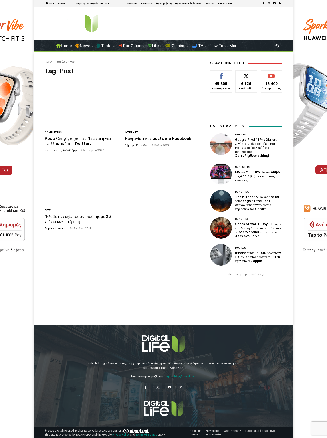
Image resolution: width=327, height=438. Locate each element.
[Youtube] (274, 3)
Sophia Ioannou (55, 228)
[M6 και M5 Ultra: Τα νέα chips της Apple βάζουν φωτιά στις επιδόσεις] (221, 174)
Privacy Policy (120, 434)
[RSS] (279, 3)
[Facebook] (263, 3)
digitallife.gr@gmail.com (180, 376)
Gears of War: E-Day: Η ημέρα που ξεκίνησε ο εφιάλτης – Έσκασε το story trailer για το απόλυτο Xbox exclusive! (258, 230)
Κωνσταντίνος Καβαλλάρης (61, 150)
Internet (131, 132)
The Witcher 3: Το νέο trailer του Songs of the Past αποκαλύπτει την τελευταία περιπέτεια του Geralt (257, 203)
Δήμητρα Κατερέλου (136, 145)
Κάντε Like (221, 73)
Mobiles (240, 134)
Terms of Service (146, 434)
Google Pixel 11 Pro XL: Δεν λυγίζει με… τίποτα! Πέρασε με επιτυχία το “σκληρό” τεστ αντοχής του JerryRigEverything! (256, 148)
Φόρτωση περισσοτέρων (244, 274)
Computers (53, 132)
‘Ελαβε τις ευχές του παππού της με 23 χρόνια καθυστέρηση (78, 219)
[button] (277, 46)
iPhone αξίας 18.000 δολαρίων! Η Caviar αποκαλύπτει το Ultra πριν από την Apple (258, 257)
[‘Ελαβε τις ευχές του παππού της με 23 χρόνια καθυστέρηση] (82, 181)
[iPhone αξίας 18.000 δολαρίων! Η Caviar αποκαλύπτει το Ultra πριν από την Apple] (221, 255)
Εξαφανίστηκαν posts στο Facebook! (158, 138)
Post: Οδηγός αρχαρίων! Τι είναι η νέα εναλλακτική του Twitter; (78, 141)
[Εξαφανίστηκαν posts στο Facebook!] (162, 104)
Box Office (242, 192)
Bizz (48, 210)
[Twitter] (269, 3)
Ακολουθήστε (246, 73)
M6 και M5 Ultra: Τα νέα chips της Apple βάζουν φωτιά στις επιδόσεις (257, 176)
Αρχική (49, 61)
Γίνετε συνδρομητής (271, 75)
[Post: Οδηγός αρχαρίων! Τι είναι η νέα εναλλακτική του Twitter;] (82, 104)
